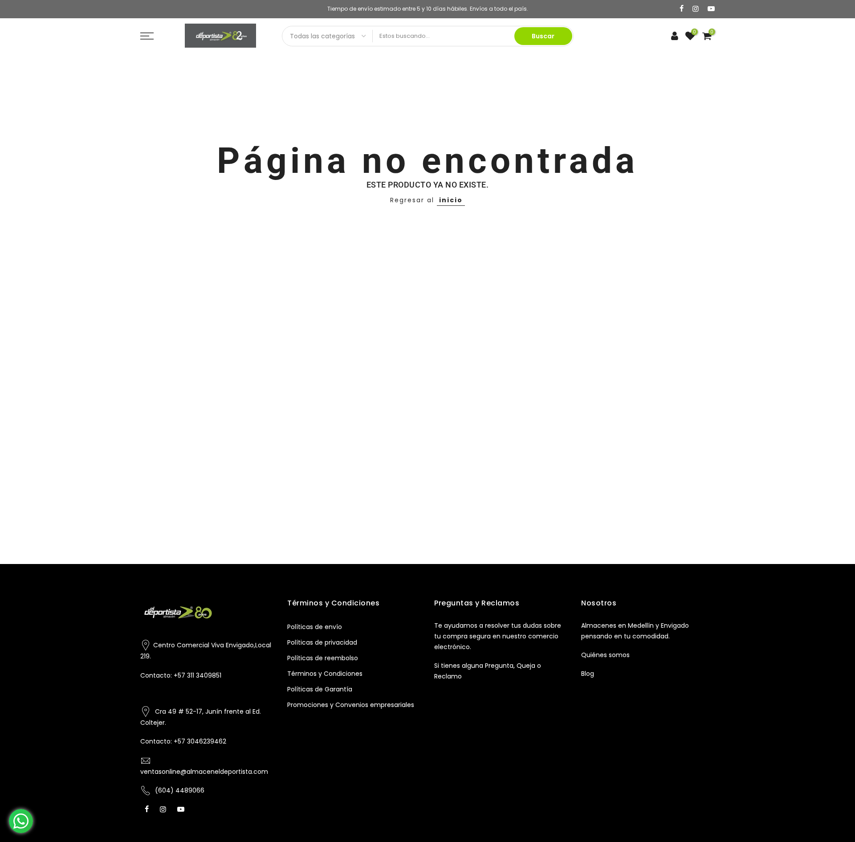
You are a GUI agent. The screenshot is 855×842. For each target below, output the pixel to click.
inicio (451, 200)
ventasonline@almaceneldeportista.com (204, 771)
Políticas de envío (314, 626)
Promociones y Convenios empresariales (350, 704)
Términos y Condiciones (324, 673)
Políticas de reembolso (322, 658)
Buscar (543, 36)
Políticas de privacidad (322, 642)
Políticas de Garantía (319, 689)
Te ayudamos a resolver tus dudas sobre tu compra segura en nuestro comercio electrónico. (497, 636)
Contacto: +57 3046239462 (183, 741)
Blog (587, 673)
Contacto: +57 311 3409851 (180, 675)
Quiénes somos (605, 654)
